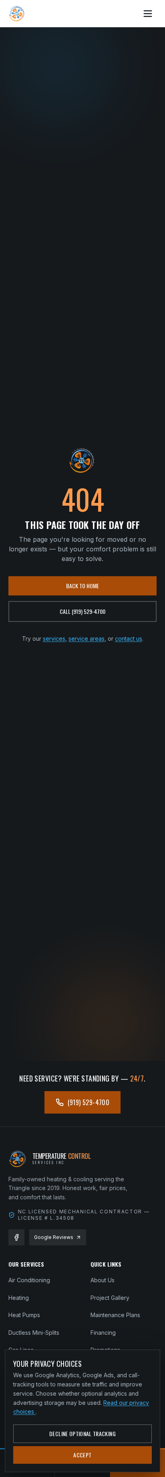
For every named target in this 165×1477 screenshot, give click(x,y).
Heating (18, 1297)
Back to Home (82, 585)
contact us (128, 638)
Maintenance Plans (115, 1315)
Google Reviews (53, 1237)
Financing (103, 1332)
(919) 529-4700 (89, 1102)
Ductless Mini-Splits (33, 1332)
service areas (86, 638)
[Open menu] (148, 13)
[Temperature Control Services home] (17, 13)
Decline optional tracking (82, 1433)
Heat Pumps (24, 1315)
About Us (103, 1280)
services (54, 638)
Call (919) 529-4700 (82, 611)
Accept (82, 1455)
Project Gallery (110, 1297)
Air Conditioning (29, 1280)
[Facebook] (16, 1237)
